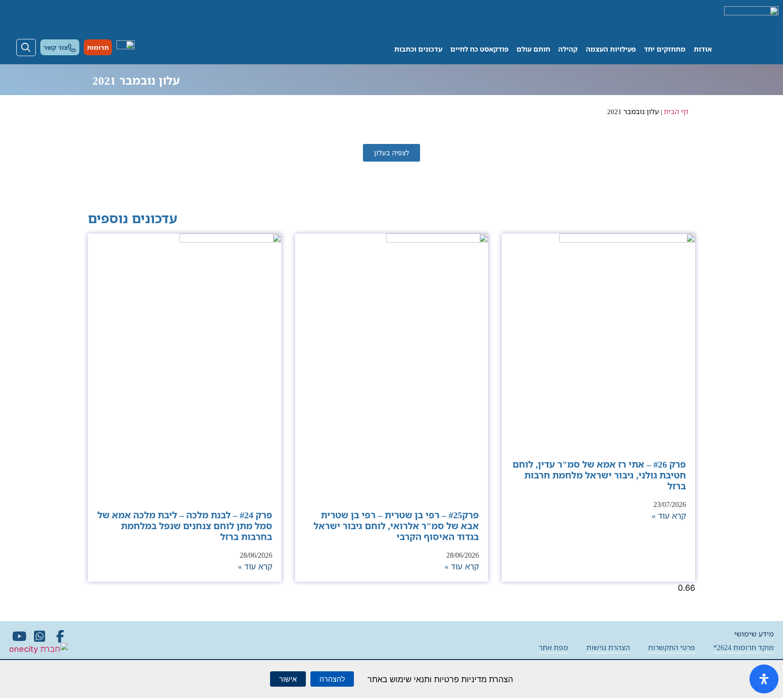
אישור (288, 679)
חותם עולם (533, 48)
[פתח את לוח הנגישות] (763, 679)
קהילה (568, 48)
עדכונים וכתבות (418, 48)
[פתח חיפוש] (26, 47)
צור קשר (56, 47)
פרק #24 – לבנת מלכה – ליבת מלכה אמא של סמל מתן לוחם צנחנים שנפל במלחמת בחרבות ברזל (184, 526)
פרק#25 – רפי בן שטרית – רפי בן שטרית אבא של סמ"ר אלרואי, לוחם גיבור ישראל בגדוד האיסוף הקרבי (396, 526)
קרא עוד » (669, 515)
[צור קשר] (72, 47)
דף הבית (676, 111)
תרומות (98, 47)
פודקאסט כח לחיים (479, 48)
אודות (703, 48)
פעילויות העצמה (611, 48)
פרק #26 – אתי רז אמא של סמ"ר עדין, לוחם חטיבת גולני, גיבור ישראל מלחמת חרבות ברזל (599, 475)
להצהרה (332, 679)
